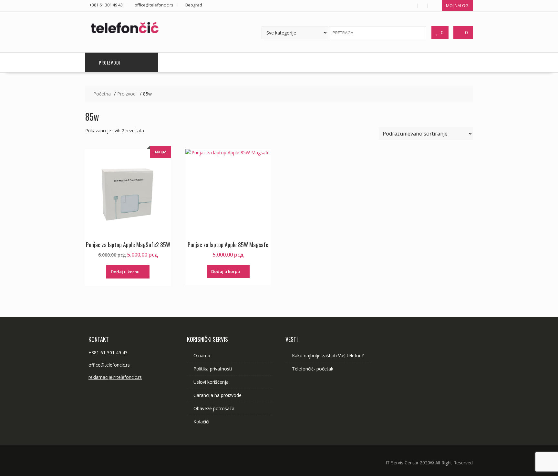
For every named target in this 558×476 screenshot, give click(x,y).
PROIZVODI (109, 62)
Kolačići (201, 422)
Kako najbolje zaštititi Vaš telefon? (328, 355)
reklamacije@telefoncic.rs (115, 377)
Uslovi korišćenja (211, 382)
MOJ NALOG (457, 5)
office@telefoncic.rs (109, 365)
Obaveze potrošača (213, 408)
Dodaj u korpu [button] (125, 272)
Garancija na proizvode (217, 395)
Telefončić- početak (312, 369)
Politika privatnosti (212, 369)
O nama (201, 355)
